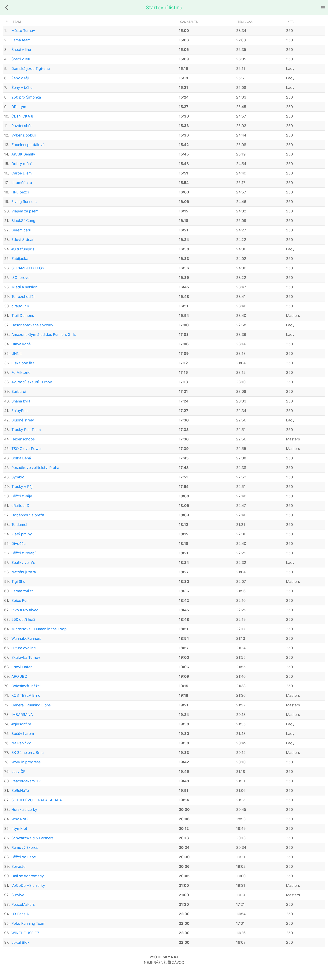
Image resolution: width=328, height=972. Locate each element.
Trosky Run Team (26, 429)
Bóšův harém (22, 733)
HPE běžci (20, 192)
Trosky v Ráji (22, 486)
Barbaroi (18, 391)
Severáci (18, 866)
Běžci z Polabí (23, 553)
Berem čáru (21, 230)
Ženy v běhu (21, 87)
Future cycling (23, 648)
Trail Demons (22, 315)
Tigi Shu (18, 581)
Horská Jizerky (24, 809)
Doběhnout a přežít (27, 515)
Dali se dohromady (27, 876)
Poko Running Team (28, 923)
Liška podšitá (23, 363)
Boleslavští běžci (26, 686)
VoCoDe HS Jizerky (28, 885)
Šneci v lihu (21, 49)
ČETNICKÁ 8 (22, 116)
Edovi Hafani (22, 667)
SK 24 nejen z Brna (27, 752)
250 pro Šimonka (26, 97)
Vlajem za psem (25, 211)
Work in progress (26, 762)
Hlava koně (21, 344)
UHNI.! (16, 353)
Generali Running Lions (31, 705)
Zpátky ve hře (23, 562)
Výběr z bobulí (23, 135)
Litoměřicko (21, 182)
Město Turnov (23, 30)
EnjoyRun (19, 410)
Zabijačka (19, 258)
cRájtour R (20, 306)
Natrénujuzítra (23, 572)
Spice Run (19, 600)
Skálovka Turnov (25, 657)
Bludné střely (22, 420)
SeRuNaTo (20, 790)
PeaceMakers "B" (26, 781)
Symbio (17, 477)
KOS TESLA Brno (25, 695)
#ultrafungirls (22, 249)
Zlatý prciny (21, 534)
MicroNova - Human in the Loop (39, 629)
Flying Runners (24, 201)
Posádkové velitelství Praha (35, 467)
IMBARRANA (22, 714)
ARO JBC (19, 676)
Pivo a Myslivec (24, 610)
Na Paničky (21, 743)
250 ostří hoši (23, 619)
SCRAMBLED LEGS (27, 268)
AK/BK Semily (23, 154)
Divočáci (19, 543)
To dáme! (19, 524)
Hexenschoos (23, 439)
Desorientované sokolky (32, 325)
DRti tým (18, 106)
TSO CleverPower (26, 448)
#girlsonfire (21, 724)
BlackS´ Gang (23, 220)
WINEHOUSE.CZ (25, 933)
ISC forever (21, 277)
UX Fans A (20, 914)
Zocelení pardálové (28, 144)
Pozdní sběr (21, 125)
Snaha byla (20, 401)
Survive (17, 895)
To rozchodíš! (23, 296)
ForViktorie (20, 372)
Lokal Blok (20, 942)
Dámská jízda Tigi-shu (30, 68)
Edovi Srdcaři (23, 239)
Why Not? (19, 819)
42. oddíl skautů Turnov (31, 382)
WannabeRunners (26, 638)
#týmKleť (19, 828)
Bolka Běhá (21, 458)
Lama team (21, 40)
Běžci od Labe (23, 857)
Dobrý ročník (22, 163)
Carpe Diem (21, 173)
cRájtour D (20, 505)
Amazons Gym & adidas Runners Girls (43, 334)
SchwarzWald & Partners (32, 838)
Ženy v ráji (20, 78)
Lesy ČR (18, 771)
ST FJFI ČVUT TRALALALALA (36, 800)
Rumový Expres (24, 847)
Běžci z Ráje (21, 496)
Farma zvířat (22, 591)
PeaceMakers (23, 904)
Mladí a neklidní (24, 287)
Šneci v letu (21, 59)
